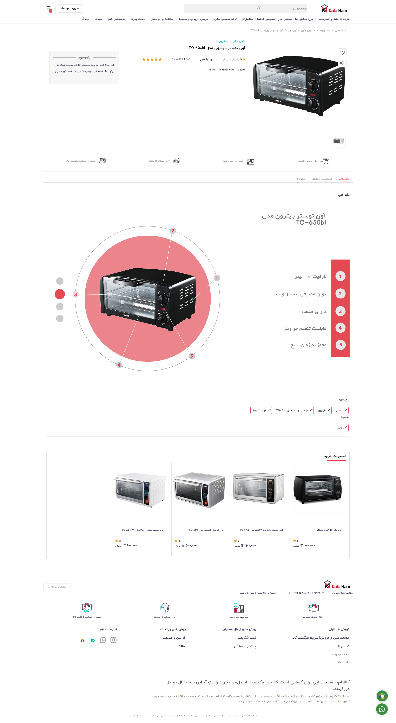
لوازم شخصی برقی (225, 18)
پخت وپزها (138, 18)
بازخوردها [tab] (300, 179)
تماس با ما (342, 646)
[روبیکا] (82, 640)
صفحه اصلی (340, 30)
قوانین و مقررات (174, 638)
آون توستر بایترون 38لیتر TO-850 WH (142, 530)
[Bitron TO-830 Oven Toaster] (199, 489)
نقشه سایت (342, 662)
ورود (74, 8)
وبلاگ (85, 18)
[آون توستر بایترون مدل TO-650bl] (296, 584)
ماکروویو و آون (308, 30)
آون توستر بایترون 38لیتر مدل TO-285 (261, 530)
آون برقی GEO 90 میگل (329, 530)
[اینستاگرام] (113, 640)
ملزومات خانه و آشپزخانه (334, 18)
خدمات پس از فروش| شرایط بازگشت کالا (321, 638)
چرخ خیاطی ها (304, 18)
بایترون (223, 40)
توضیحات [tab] (344, 179)
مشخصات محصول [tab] (322, 179)
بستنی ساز (285, 18)
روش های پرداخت (173, 629)
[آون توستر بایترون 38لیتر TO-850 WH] (140, 489)
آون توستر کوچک (261, 410)
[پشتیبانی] (103, 640)
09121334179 (317, 593)
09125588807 (301, 593)
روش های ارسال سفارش (239, 629)
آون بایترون (324, 410)
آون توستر (341, 410)
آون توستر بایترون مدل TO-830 (206, 530)
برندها (98, 18)
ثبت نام (65, 8)
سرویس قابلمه (266, 18)
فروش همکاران (339, 629)
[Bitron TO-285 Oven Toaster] (258, 489)
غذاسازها (247, 18)
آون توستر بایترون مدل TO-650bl (294, 410)
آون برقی (292, 30)
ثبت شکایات (247, 638)
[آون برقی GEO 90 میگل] (317, 489)
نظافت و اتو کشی (162, 18)
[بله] (93, 640)
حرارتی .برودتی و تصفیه (194, 18)
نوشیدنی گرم (116, 18)
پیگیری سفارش (245, 646)
